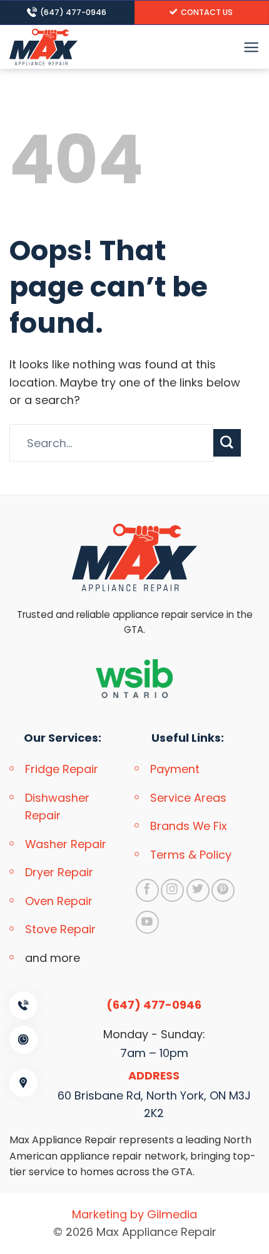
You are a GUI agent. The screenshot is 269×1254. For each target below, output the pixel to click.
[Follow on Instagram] (172, 890)
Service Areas (188, 798)
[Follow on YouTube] (147, 922)
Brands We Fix (188, 826)
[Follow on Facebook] (147, 890)
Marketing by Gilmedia (134, 1214)
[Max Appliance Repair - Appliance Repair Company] (65, 47)
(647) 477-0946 (153, 1005)
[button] (251, 47)
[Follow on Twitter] (198, 890)
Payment (175, 769)
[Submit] (227, 443)
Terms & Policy (190, 854)
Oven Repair (59, 901)
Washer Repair (65, 844)
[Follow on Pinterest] (223, 890)
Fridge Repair (61, 769)
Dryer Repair (59, 872)
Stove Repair (60, 929)
